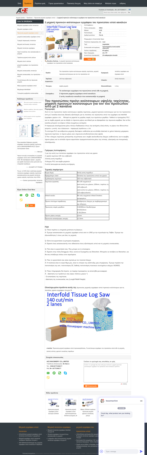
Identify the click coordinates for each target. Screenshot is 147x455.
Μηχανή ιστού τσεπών (24, 61)
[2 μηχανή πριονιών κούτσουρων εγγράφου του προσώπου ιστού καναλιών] (63, 38)
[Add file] (101, 451)
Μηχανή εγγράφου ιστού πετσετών (27, 25)
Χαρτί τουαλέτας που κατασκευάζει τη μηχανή (28, 53)
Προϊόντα (27, 3)
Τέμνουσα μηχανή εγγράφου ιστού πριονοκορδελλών (69, 348)
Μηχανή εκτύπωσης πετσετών (26, 44)
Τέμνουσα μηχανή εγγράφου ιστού (44, 18)
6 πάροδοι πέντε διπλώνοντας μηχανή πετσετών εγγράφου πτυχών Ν (59, 439)
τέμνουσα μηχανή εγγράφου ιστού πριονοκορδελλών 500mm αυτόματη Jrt (70, 412)
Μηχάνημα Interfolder (24, 89)
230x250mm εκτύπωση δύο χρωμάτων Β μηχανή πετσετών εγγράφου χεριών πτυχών (88, 435)
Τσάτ (89, 59)
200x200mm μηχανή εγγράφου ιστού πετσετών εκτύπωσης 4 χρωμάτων (30, 435)
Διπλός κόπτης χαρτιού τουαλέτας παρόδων (60, 351)
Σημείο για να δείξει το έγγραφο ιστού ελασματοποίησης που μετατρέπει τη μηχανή (87, 446)
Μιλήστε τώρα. (110, 3)
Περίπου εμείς (40, 3)
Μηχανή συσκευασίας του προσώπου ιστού (28, 75)
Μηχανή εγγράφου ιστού (24, 29)
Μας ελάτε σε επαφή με (93, 3)
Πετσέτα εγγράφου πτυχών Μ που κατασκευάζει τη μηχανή (58, 435)
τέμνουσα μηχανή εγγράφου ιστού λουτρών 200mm (53, 411)
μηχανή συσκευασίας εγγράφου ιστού (28, 37)
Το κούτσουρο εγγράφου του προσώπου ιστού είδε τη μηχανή (105, 348)
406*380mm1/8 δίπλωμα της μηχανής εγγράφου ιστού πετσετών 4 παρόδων (30, 443)
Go (129, 12)
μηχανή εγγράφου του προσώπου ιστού (27, 66)
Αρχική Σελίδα (20, 18)
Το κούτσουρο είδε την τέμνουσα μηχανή (27, 81)
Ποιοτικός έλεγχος (74, 3)
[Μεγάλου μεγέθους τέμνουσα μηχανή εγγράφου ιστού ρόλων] (20, 111)
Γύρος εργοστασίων (56, 3)
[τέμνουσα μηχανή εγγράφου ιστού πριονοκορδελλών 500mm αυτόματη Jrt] (71, 402)
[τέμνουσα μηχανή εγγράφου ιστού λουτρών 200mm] (53, 402)
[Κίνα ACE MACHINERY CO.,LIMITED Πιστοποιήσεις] (23, 130)
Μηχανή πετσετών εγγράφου (26, 48)
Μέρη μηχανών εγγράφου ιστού (27, 86)
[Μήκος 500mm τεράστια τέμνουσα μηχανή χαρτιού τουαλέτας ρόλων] (88, 402)
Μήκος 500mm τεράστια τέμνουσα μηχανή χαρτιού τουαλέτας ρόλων (88, 412)
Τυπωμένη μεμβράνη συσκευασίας (27, 93)
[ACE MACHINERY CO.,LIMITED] (22, 11)
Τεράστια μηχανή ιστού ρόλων (26, 57)
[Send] (141, 451)
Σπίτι (19, 3)
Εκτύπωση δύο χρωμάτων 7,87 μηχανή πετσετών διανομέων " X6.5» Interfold (88, 441)
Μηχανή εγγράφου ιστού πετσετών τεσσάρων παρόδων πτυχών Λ (29, 439)
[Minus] (141, 401)
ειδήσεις (123, 3)
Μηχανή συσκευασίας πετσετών (27, 71)
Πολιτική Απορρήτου (29, 453)
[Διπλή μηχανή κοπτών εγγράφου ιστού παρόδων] (20, 118)
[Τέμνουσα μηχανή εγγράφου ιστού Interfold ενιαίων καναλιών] (20, 104)
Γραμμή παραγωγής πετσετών (26, 40)
